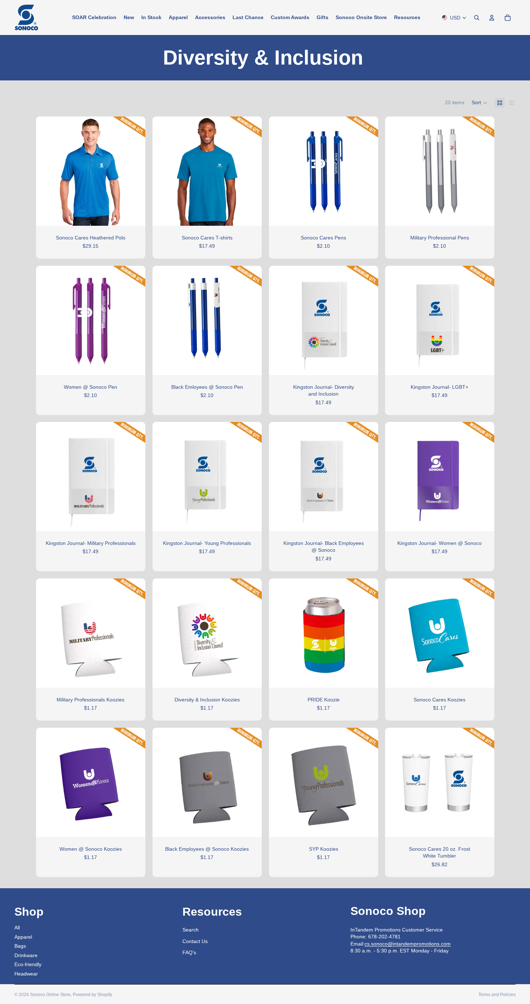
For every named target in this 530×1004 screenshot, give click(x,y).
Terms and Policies (497, 994)
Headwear (26, 974)
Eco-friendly (27, 964)
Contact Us (195, 941)
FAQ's (189, 952)
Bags (20, 946)
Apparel (23, 937)
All (17, 927)
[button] (479, 103)
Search (190, 930)
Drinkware (25, 955)
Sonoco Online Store (50, 994)
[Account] (492, 18)
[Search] (477, 18)
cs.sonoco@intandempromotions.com (408, 944)
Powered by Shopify (92, 994)
